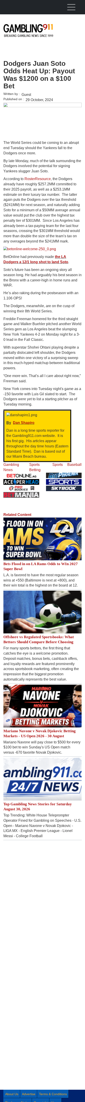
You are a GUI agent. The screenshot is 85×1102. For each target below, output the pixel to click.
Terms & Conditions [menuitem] (53, 1094)
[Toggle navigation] (71, 7)
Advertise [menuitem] (28, 1094)
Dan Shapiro (23, 423)
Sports (57, 465)
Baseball (74, 465)
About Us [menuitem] (11, 1094)
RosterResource (37, 179)
